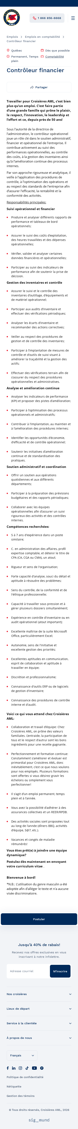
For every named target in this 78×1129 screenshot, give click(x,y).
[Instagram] (20, 1067)
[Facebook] (7, 1067)
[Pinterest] (41, 1067)
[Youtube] (34, 1067)
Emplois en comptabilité (42, 36)
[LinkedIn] (13, 1067)
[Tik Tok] (27, 1067)
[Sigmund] (39, 1120)
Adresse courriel (21, 971)
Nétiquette (14, 1086)
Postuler (39, 919)
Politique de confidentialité (25, 1077)
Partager (41, 87)
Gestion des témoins (21, 1095)
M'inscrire (60, 971)
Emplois (12, 36)
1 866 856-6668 (49, 18)
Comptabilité (54, 56)
